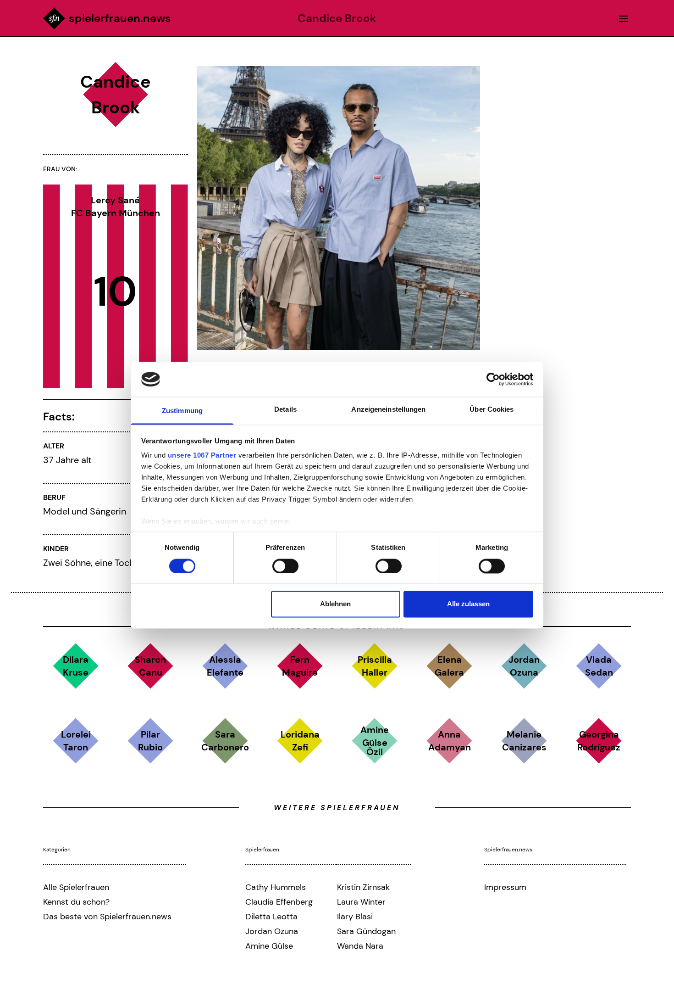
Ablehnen (335, 604)
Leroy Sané (115, 200)
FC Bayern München (115, 213)
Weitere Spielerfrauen (337, 807)
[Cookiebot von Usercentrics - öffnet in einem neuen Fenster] (493, 379)
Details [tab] (285, 410)
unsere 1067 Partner (202, 455)
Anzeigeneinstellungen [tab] (388, 410)
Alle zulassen (468, 604)
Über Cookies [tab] (492, 410)
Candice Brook (337, 18)
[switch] (285, 566)
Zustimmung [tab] (182, 411)
